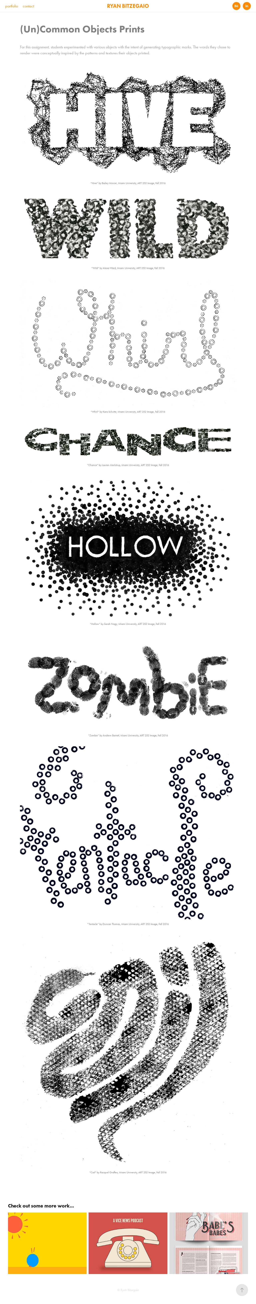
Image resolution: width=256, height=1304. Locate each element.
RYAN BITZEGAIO (128, 6)
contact (28, 6)
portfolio (11, 6)
